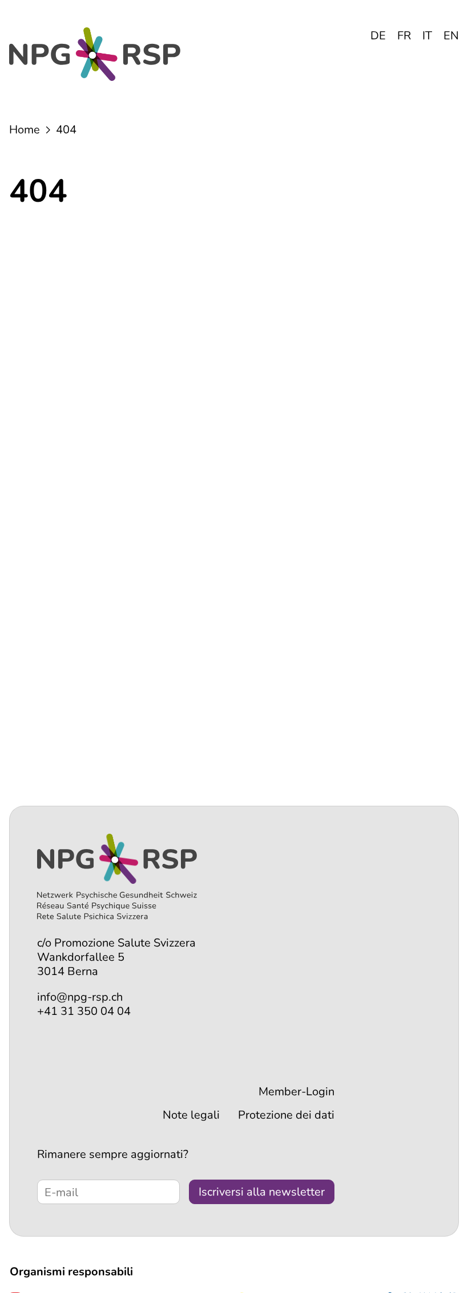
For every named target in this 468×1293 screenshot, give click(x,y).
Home (24, 130)
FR (404, 35)
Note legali (191, 1115)
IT (427, 35)
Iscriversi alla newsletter (262, 1192)
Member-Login (296, 1091)
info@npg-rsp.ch (80, 997)
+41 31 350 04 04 (84, 1011)
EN (451, 35)
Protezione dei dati (286, 1115)
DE (378, 35)
